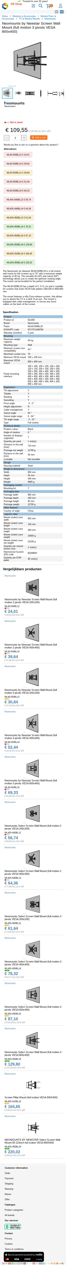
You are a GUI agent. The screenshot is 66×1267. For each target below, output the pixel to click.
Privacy (8, 1238)
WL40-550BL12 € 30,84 (18, 172)
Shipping (9, 1183)
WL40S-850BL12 (13, 923)
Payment (9, 1178)
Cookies (9, 1244)
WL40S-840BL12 (13, 832)
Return (8, 1194)
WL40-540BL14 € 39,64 (18, 163)
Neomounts (50, 18)
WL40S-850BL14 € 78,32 (19, 226)
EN (61, 12)
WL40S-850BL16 (13, 1013)
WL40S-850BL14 (13, 968)
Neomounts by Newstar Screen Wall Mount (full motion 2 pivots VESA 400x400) (31, 646)
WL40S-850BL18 (13, 1059)
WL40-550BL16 (12, 787)
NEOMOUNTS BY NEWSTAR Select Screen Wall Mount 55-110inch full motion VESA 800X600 (32, 1141)
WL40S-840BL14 (13, 878)
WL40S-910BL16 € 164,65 (19, 253)
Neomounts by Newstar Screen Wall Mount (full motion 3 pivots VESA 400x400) (31, 736)
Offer (7, 1199)
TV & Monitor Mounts (29, 18)
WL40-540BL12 (12, 606)
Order (7, 1173)
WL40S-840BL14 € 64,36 (19, 208)
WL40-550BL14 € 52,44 (18, 181)
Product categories (14, 1210)
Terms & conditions (14, 1249)
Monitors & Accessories (24, 16)
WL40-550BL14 (12, 742)
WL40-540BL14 (12, 651)
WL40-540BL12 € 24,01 (18, 154)
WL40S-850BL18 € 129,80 (19, 244)
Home (5, 16)
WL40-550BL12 (12, 697)
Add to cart (40, 137)
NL (56, 12)
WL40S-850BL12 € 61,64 (19, 217)
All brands (10, 1215)
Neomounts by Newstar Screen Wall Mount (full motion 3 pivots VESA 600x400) (31, 782)
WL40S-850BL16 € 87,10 (19, 235)
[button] (61, 39)
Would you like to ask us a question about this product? (31, 144)
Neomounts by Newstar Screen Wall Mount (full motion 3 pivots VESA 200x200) (31, 691)
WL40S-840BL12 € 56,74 (19, 199)
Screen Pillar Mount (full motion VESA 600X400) (31, 1097)
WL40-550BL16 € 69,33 (18, 190)
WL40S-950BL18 (13, 1146)
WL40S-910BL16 (13, 1101)
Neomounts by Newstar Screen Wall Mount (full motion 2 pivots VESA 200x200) (31, 601)
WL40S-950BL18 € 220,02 (19, 262)
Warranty (9, 1189)
